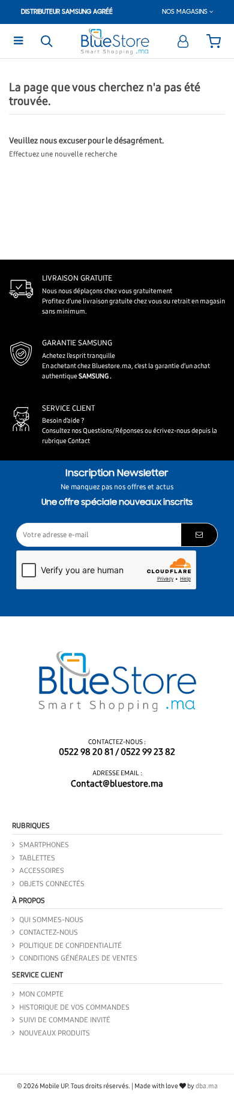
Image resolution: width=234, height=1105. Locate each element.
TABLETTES (37, 858)
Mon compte (41, 994)
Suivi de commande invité (64, 1020)
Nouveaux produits (54, 1033)
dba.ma (207, 1086)
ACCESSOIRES (41, 870)
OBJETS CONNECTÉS (52, 884)
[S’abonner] (199, 534)
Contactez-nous (48, 932)
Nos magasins (185, 12)
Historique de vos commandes (74, 1007)
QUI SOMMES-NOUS (51, 920)
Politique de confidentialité (70, 945)
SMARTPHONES (44, 845)
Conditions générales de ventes (78, 958)
